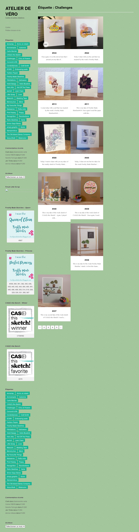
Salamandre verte (20, 152)
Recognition (11, 116)
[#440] (54, 188)
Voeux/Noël (11, 138)
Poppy (21, 112)
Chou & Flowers (24, 58)
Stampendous (12, 130)
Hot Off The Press (23, 87)
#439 (87, 208)
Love (20, 94)
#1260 (22, 155)
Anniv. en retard (22, 44)
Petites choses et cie (12, 30)
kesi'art (9, 91)
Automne (22, 47)
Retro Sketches (12, 120)
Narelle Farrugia (11, 158)
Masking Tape (22, 98)
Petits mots (22, 109)
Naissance (11, 109)
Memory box (11, 102)
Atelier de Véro (18, 11)
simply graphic (12, 127)
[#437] (54, 290)
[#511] (87, 84)
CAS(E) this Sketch (14, 55)
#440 (54, 208)
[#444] (87, 137)
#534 (54, 53)
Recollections (24, 116)
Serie (23, 120)
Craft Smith (25, 65)
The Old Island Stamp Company (18, 134)
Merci (21, 102)
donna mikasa (10, 163)
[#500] (54, 137)
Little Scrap (11, 94)
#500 (54, 157)
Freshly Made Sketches (15, 76)
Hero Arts (10, 87)
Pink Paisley (11, 112)
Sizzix (23, 127)
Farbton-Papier (12, 73)
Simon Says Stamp (14, 123)
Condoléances (12, 65)
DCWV (9, 69)
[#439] (87, 188)
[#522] (87, 32)
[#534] (54, 32)
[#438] (87, 239)
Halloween (23, 80)
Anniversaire (11, 47)
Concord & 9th (12, 62)
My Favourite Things (14, 105)
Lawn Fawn (19, 91)
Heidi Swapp (11, 83)
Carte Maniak (12, 51)
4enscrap (10, 44)
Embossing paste (21, 69)
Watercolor (22, 138)
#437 (54, 311)
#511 (87, 104)
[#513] (54, 84)
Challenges (11, 58)
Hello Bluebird (24, 83)
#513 (54, 104)
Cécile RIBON (10, 155)
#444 (87, 157)
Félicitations (11, 80)
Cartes (7, 27)
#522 (87, 53)
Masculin (10, 98)
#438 (87, 259)
